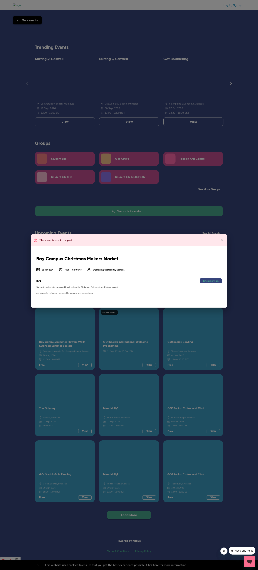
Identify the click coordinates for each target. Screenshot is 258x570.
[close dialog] (221, 240)
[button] (211, 280)
